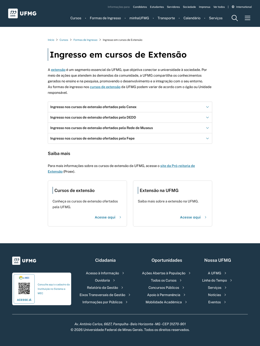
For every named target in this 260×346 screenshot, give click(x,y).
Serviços (216, 18)
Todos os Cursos (163, 280)
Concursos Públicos (163, 288)
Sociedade (189, 6)
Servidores (173, 6)
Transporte (166, 18)
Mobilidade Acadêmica (164, 302)
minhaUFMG (139, 18)
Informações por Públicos (102, 302)
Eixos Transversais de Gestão (102, 295)
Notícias (214, 295)
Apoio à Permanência (163, 295)
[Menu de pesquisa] (234, 18)
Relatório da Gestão (102, 288)
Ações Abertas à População (163, 273)
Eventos (214, 302)
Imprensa (204, 6)
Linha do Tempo (214, 280)
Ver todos (219, 6)
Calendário (191, 18)
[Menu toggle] (247, 18)
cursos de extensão (105, 87)
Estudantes (157, 6)
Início (51, 39)
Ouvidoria (102, 280)
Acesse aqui (105, 217)
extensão (58, 70)
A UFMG (214, 273)
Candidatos (140, 6)
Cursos (75, 18)
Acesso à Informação (102, 273)
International (244, 6)
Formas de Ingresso (105, 18)
